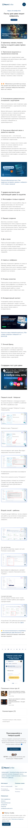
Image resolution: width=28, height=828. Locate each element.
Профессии (14, 19)
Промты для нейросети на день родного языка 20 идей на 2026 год (16, 693)
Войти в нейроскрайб (6, 786)
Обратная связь (19, 789)
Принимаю (6, 824)
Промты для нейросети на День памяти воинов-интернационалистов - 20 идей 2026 (16, 701)
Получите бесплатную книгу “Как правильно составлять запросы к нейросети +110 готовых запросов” (14, 182)
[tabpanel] (14, 667)
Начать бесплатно (14, 749)
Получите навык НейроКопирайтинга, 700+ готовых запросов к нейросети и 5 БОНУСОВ (14, 334)
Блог (16, 786)
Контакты (17, 791)
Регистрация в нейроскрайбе (5, 789)
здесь (22, 622)
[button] (25, 163)
